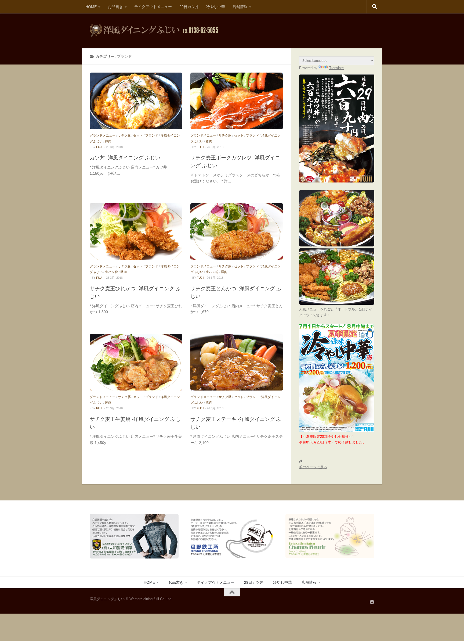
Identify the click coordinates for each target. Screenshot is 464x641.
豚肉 (108, 141)
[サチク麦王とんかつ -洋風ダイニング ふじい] (236, 231)
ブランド (151, 135)
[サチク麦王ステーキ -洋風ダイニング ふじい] (236, 362)
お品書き (115, 7)
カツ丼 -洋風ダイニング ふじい (125, 157)
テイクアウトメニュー (153, 7)
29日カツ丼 (189, 7)
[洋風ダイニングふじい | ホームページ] (154, 31)
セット (138, 135)
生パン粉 (111, 272)
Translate (336, 68)
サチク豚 (124, 135)
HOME (91, 7)
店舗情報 (240, 7)
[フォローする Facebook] (372, 602)
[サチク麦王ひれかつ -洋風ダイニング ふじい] (136, 231)
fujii (99, 147)
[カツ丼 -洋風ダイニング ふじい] (136, 101)
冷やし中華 (215, 7)
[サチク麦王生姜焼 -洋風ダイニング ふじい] (136, 362)
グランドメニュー (102, 135)
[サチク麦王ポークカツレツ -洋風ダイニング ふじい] (236, 101)
